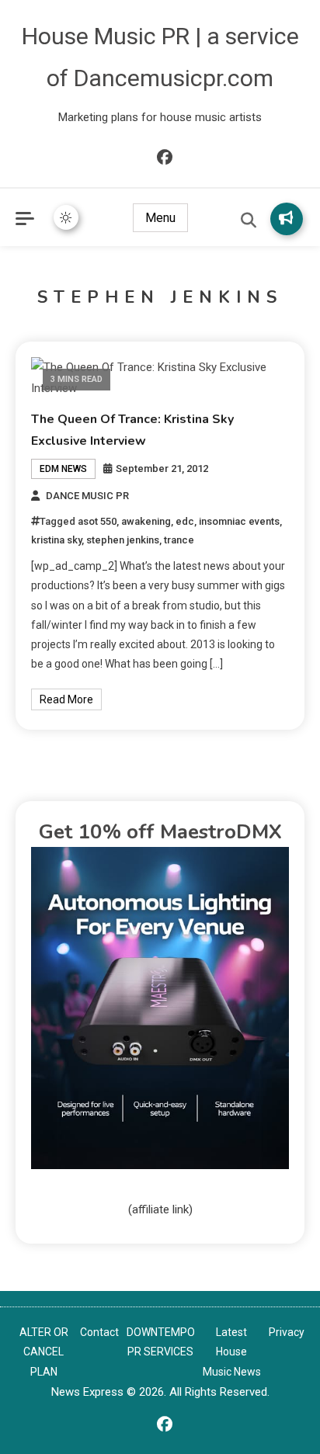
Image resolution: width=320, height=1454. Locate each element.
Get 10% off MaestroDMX (160, 831)
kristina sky (56, 540)
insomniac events (239, 521)
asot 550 (97, 521)
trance (179, 540)
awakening (146, 521)
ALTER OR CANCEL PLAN (43, 1351)
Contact (99, 1332)
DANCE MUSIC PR (87, 495)
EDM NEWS (63, 468)
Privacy (286, 1332)
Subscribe (286, 219)
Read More (66, 699)
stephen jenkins (122, 540)
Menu (160, 217)
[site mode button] (66, 217)
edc (185, 521)
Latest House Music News (232, 1351)
